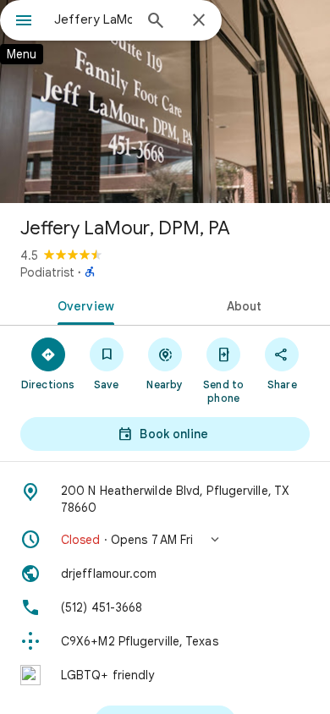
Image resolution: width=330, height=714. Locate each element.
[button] (165, 540)
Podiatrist (47, 272)
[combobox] (93, 19)
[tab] (82, 304)
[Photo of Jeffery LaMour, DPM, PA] (165, 101)
